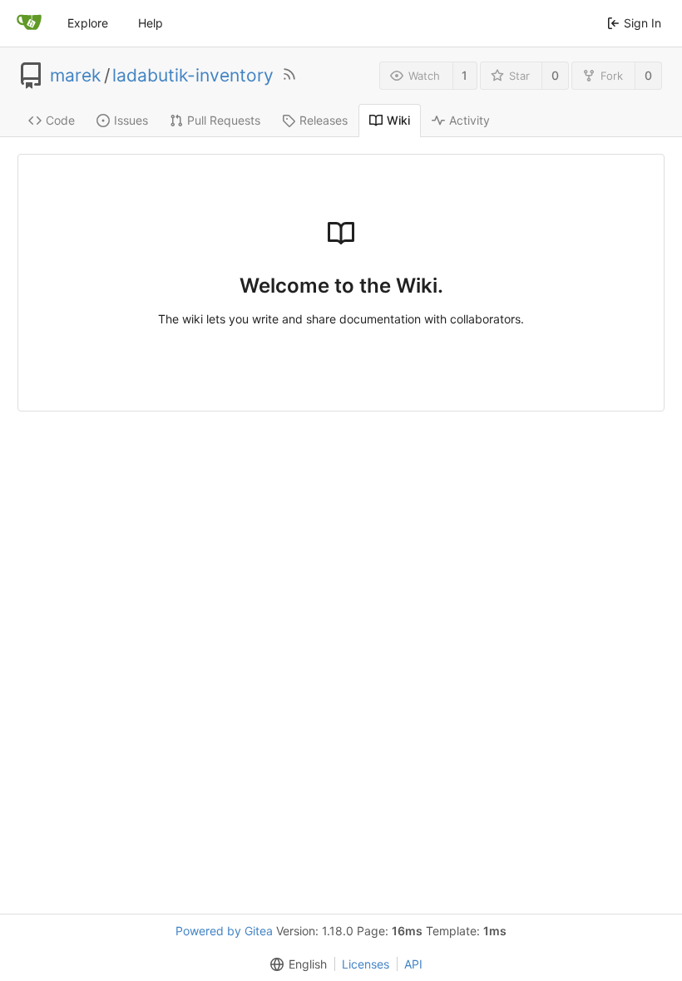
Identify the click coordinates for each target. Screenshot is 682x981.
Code (60, 120)
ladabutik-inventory (193, 75)
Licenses (365, 964)
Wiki (398, 120)
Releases (323, 120)
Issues (131, 120)
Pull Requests (223, 120)
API (413, 964)
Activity (469, 120)
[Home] (29, 23)
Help (150, 23)
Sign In (642, 23)
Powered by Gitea (224, 931)
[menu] (295, 964)
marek (75, 75)
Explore (87, 23)
